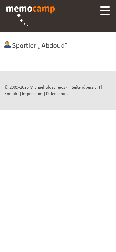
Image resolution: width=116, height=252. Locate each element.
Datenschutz (57, 93)
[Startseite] (30, 16)
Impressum (32, 93)
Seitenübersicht (86, 87)
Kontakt (11, 93)
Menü (105, 10)
